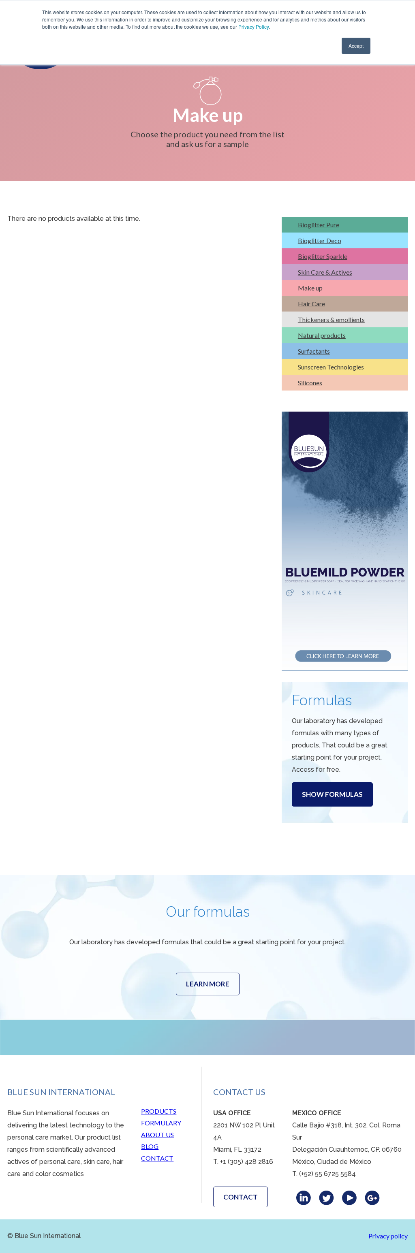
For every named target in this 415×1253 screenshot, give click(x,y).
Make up (310, 288)
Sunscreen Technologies (331, 367)
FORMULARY (161, 1123)
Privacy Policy (253, 26)
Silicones (310, 382)
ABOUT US (157, 1134)
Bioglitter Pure (318, 224)
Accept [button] (356, 45)
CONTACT (157, 1158)
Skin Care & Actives (325, 272)
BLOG (149, 1146)
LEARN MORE (207, 984)
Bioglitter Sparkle (322, 256)
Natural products (322, 335)
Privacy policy (388, 1236)
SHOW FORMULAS (332, 794)
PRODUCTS (158, 1111)
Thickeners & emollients (331, 319)
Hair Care (311, 303)
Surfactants (314, 351)
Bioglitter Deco (319, 240)
